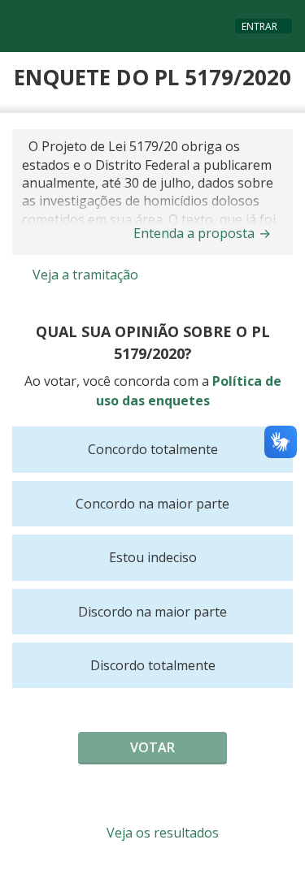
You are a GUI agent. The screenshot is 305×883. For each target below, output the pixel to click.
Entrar (259, 26)
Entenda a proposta (202, 233)
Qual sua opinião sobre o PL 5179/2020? (153, 342)
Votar (152, 747)
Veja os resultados (161, 833)
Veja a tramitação (83, 275)
